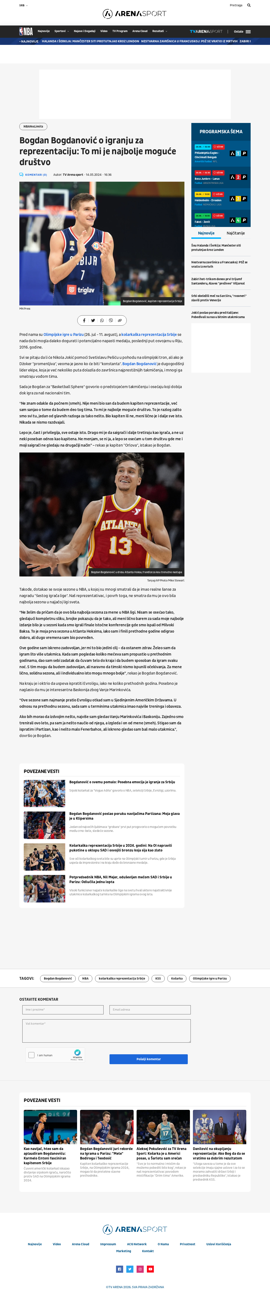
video (104, 31)
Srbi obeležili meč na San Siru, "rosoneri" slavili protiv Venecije (219, 298)
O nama (163, 1244)
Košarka (177, 979)
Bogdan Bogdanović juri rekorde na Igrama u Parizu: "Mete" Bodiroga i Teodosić (106, 1154)
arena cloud (139, 31)
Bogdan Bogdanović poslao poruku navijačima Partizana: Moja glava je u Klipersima (124, 816)
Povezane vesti (41, 771)
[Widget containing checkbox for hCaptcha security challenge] (55, 1055)
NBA (85, 979)
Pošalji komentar (149, 1059)
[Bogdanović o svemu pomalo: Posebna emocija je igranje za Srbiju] (44, 793)
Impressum (108, 1244)
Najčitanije (236, 233)
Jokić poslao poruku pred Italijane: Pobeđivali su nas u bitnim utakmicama (218, 315)
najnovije (44, 31)
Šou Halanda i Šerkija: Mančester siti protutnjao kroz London (71, 41)
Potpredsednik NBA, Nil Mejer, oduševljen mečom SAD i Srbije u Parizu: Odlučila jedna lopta (120, 879)
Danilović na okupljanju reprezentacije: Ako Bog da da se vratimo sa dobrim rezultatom (219, 1154)
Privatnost (187, 1244)
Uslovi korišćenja (218, 1244)
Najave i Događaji (84, 31)
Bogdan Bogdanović (139, 364)
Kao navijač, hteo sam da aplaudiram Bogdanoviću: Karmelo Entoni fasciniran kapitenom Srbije (45, 1156)
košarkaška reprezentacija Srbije (149, 334)
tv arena (116, 1287)
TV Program (119, 31)
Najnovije (206, 233)
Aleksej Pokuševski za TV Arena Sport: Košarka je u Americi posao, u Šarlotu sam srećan (161, 1154)
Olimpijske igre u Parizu (64, 334)
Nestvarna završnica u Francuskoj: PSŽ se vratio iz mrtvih (173, 41)
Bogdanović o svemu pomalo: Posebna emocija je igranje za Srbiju (122, 782)
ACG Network (137, 1244)
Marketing (123, 1251)
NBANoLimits (33, 126)
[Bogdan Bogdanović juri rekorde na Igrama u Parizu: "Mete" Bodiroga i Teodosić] (106, 1127)
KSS (158, 979)
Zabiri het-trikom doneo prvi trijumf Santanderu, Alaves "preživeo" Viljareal (218, 281)
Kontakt (148, 1251)
